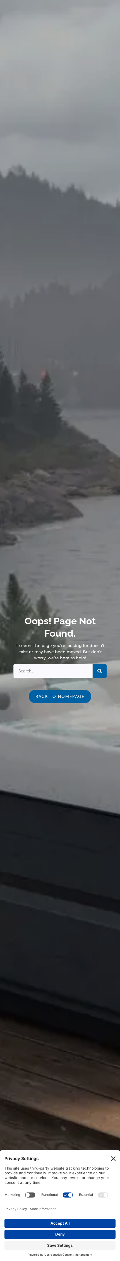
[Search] (100, 671)
